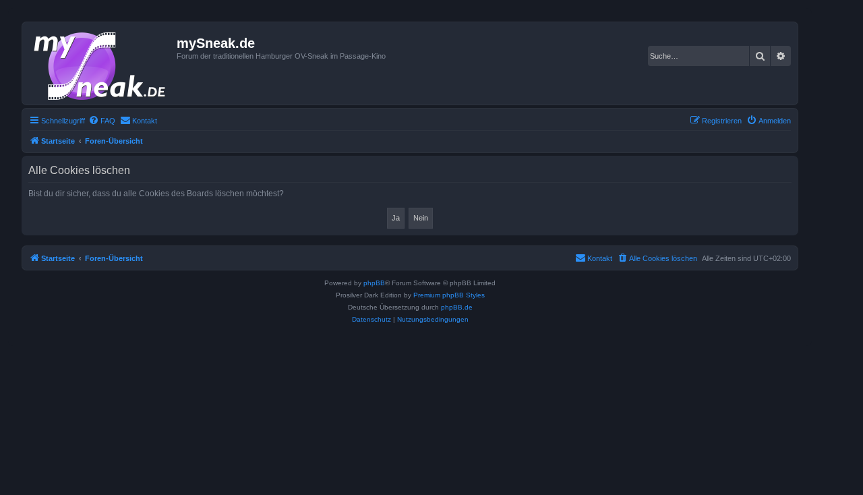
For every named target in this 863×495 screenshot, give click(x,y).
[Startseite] (101, 63)
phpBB (374, 283)
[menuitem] (101, 121)
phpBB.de (457, 307)
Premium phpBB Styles (449, 295)
